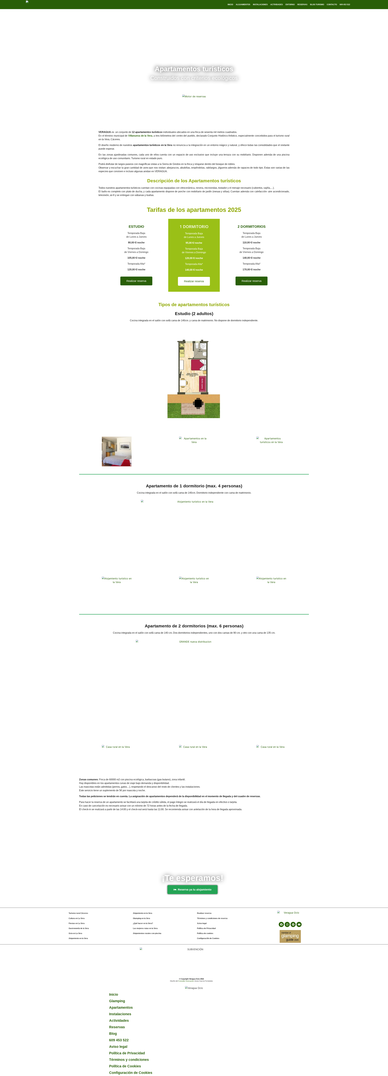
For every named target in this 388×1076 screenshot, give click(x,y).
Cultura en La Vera (77, 918)
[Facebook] (281, 924)
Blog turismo (317, 4)
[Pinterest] (293, 924)
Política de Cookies (125, 1066)
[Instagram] (287, 924)
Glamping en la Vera (141, 918)
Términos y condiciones (129, 1060)
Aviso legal (202, 923)
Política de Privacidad (206, 928)
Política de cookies (205, 933)
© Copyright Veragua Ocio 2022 (191, 979)
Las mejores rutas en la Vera (145, 928)
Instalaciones (260, 4)
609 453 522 (119, 1040)
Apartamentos (121, 1007)
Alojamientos (243, 4)
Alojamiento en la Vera (78, 938)
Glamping (117, 1001)
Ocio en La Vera (75, 933)
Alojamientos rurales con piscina (147, 933)
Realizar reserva (204, 913)
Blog (113, 1034)
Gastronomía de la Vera (79, 928)
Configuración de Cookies (208, 938)
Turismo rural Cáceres (78, 913)
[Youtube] (299, 924)
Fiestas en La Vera (77, 923)
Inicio (230, 4)
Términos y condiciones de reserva (212, 918)
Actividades (276, 4)
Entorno (290, 4)
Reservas (302, 4)
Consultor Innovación (186, 981)
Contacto (332, 4)
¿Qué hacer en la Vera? (143, 923)
